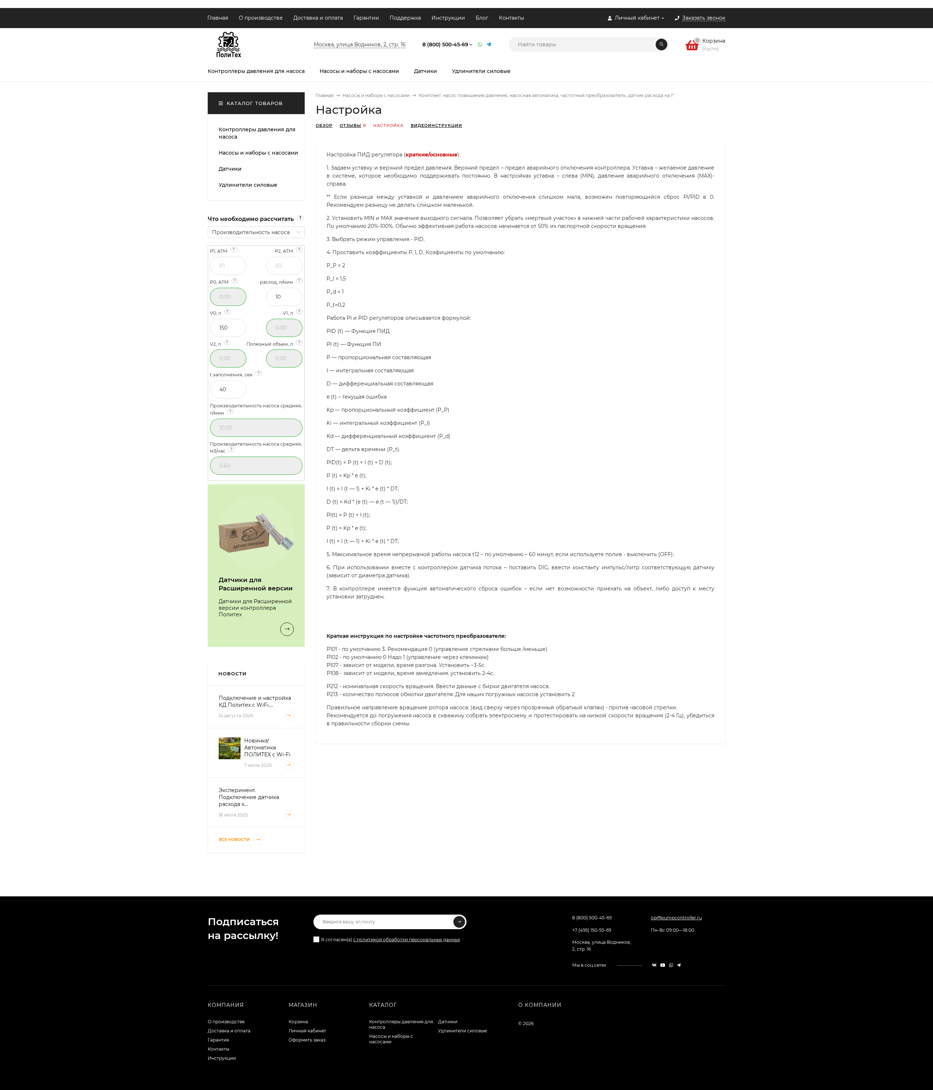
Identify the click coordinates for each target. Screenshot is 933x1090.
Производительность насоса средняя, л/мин (256, 409)
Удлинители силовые (462, 1030)
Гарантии (366, 18)
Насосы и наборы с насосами (376, 95)
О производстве (261, 18)
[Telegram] (489, 44)
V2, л (219, 344)
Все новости (235, 839)
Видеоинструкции (436, 125)
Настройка (388, 125)
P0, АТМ (223, 282)
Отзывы (350, 125)
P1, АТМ (222, 251)
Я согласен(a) (390, 939)
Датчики (447, 1021)
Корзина (298, 1021)
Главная (217, 18)
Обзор (324, 125)
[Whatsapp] (480, 44)
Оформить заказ (307, 1040)
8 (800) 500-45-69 (445, 44)
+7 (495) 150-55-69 (591, 930)
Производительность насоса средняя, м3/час (256, 447)
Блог (482, 18)
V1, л (291, 313)
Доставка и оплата (318, 18)
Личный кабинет (307, 1030)
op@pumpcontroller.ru (676, 917)
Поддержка (405, 18)
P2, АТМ (287, 251)
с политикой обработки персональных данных (406, 939)
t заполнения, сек (235, 374)
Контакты (511, 18)
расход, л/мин (280, 282)
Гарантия (218, 1040)
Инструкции (448, 18)
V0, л (219, 313)
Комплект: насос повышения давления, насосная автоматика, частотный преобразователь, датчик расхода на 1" (546, 95)
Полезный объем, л (273, 344)
